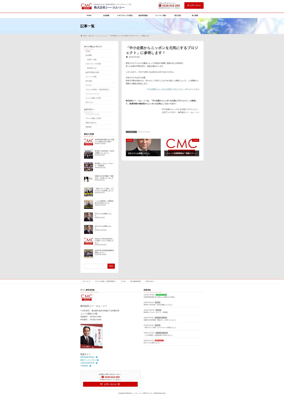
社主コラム (89, 102)
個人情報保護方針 (135, 281)
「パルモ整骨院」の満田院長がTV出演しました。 (104, 202)
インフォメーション (144, 132)
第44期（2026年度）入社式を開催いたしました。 (104, 152)
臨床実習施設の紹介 (93, 72)
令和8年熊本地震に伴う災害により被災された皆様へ (104, 140)
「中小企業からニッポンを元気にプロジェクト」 (165, 89)
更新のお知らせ (91, 123)
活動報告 (89, 127)
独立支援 (89, 81)
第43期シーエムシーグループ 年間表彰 (156, 312)
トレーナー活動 (91, 77)
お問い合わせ (195, 5)
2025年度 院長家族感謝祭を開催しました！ (104, 251)
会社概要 (89, 55)
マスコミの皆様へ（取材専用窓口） (98, 89)
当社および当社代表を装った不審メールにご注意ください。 (104, 241)
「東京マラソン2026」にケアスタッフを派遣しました (104, 190)
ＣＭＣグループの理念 (93, 64)
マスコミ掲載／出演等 (93, 98)
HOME (88, 51)
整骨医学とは (91, 68)
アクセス (89, 85)
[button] (89, 357)
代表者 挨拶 (91, 59)
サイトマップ (87, 281)
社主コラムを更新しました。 (152, 342)
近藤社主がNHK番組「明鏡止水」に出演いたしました (104, 177)
